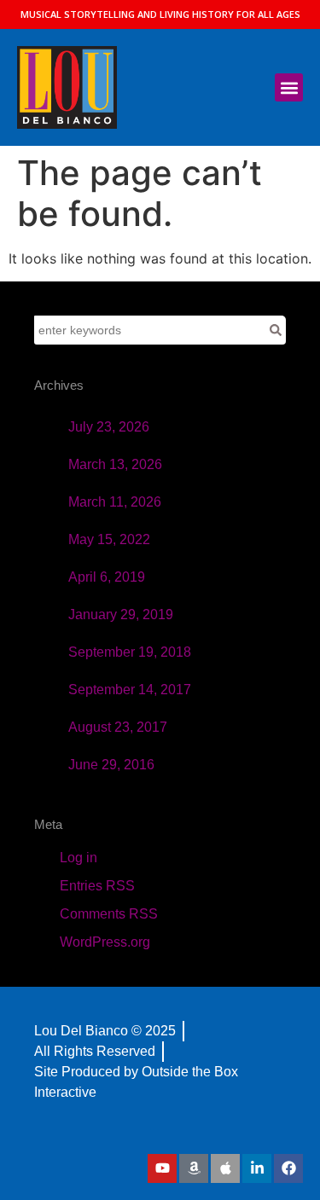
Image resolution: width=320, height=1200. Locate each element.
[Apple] (225, 1168)
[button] (289, 87)
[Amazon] (193, 1168)
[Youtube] (162, 1168)
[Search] (275, 330)
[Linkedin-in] (256, 1168)
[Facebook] (288, 1168)
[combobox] (149, 330)
